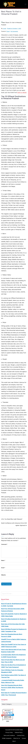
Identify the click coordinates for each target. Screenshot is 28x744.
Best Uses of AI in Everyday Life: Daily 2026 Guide (13, 625)
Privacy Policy (9, 732)
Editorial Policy (18, 732)
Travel (8, 31)
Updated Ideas (19, 729)
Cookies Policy (20, 735)
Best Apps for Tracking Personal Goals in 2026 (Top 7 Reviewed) (14, 694)
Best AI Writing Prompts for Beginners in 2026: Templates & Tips (13, 630)
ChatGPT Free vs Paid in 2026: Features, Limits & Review (13, 640)
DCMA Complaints (6, 738)
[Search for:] (14, 594)
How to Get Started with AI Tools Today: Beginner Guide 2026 (13, 651)
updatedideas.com (7, 715)
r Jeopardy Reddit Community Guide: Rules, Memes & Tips (12, 681)
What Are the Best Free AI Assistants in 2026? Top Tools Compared (13, 666)
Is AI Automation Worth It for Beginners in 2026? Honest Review (13, 656)
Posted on (14, 28)
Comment (4, 544)
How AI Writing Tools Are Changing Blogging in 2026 (12, 671)
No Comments (14, 31)
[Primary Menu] (25, 4)
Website (3, 575)
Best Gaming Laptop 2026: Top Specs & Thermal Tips (13, 676)
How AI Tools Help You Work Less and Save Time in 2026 (13, 661)
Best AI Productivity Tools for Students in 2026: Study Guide (14, 615)
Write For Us (16, 738)
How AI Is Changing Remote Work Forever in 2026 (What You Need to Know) (12, 687)
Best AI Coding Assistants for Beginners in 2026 (13, 620)
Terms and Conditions (9, 735)
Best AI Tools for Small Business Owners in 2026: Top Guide (14, 605)
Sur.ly (10, 718)
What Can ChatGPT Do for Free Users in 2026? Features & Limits (13, 645)
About (14, 741)
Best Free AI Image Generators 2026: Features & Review (12, 610)
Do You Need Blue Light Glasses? (12, 519)
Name (3, 560)
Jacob (4, 28)
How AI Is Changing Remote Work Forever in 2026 (11, 635)
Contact (24, 738)
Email (3, 567)
